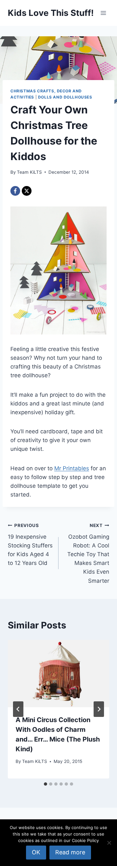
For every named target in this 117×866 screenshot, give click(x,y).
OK (36, 852)
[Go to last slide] (18, 709)
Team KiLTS (29, 172)
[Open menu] (103, 13)
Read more (70, 852)
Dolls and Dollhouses (65, 97)
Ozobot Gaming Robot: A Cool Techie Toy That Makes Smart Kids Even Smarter (88, 553)
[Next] (99, 709)
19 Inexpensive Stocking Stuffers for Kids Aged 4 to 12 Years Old (30, 544)
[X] (27, 191)
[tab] (45, 784)
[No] (109, 842)
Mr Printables (71, 468)
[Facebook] (15, 191)
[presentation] (58, 673)
